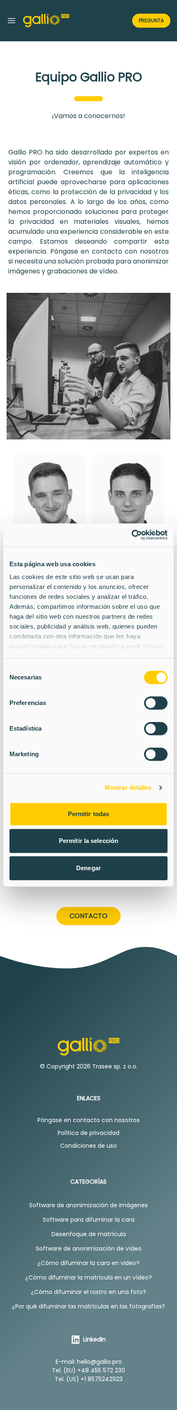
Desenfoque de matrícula (88, 1234)
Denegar (88, 867)
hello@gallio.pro (99, 1362)
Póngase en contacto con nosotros (88, 1120)
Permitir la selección (88, 840)
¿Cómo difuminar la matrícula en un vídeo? (88, 1277)
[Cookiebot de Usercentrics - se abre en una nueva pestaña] (131, 534)
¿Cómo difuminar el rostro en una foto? (88, 1292)
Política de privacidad (88, 1133)
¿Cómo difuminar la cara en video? (88, 1263)
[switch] (156, 703)
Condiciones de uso (88, 1146)
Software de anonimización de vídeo (89, 1248)
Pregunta (151, 20)
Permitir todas (88, 813)
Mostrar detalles (128, 787)
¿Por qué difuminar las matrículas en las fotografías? (88, 1306)
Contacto (88, 916)
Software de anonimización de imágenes (88, 1205)
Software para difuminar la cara (89, 1219)
